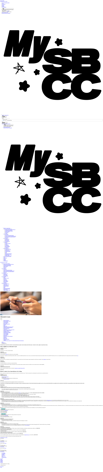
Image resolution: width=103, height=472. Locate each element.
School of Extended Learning (5, 2)
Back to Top (2, 369)
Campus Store (7, 245)
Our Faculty (6, 232)
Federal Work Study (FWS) (7, 332)
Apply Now (6, 234)
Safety (4, 287)
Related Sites (5, 337)
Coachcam (6, 247)
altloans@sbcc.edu (49, 400)
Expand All (2, 348)
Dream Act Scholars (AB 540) (7, 330)
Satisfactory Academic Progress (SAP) (20, 368)
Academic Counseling (8, 249)
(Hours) (5, 443)
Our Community (4, 276)
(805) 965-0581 (2, 441)
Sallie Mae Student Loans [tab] (4, 375)
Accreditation (3, 4)
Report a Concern (4, 457)
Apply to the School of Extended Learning (10, 236)
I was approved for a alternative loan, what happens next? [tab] (7, 399)
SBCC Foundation (7, 246)
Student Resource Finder (8, 254)
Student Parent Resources (8, 253)
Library (4, 258)
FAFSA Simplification (6, 339)
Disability (3, 454)
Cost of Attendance (6, 322)
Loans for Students (6, 333)
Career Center (5, 284)
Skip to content (2, 0)
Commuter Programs (7, 243)
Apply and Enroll (4, 268)
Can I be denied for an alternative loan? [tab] (5, 427)
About (3, 3)
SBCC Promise (7, 240)
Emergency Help (6, 321)
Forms (4, 325)
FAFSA (7, 354)
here (77, 355)
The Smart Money (7, 241)
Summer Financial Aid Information (8, 327)
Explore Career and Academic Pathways (10, 229)
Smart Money (5, 335)
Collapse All (5, 348)
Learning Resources (7, 251)
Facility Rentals (5, 281)
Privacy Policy (4, 456)
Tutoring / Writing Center (8, 255)
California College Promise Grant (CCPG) (9, 329)
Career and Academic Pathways (6, 263)
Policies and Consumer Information (8, 336)
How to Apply (5, 323)
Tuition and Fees (6, 273)
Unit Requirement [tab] (3, 361)
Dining (6, 242)
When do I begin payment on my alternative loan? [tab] (6, 432)
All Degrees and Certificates (8, 230)
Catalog (6, 233)
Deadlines (5, 324)
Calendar (3, 5)
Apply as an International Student (9, 235)
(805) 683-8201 (2, 446)
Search (3, 117)
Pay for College (6, 238)
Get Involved (5, 279)
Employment (3, 455)
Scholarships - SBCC (6, 331)
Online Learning (7, 231)
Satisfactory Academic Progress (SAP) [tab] (5, 366)
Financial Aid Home (6, 320)
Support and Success (6, 248)
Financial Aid (7, 239)
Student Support (6, 289)
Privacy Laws (5, 338)
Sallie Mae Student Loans (5, 376)
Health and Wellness (7, 250)
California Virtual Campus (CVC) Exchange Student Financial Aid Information (14, 340)
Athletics (3, 6)
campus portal (6, 410)
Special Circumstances (6, 328)
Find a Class (6, 237)
